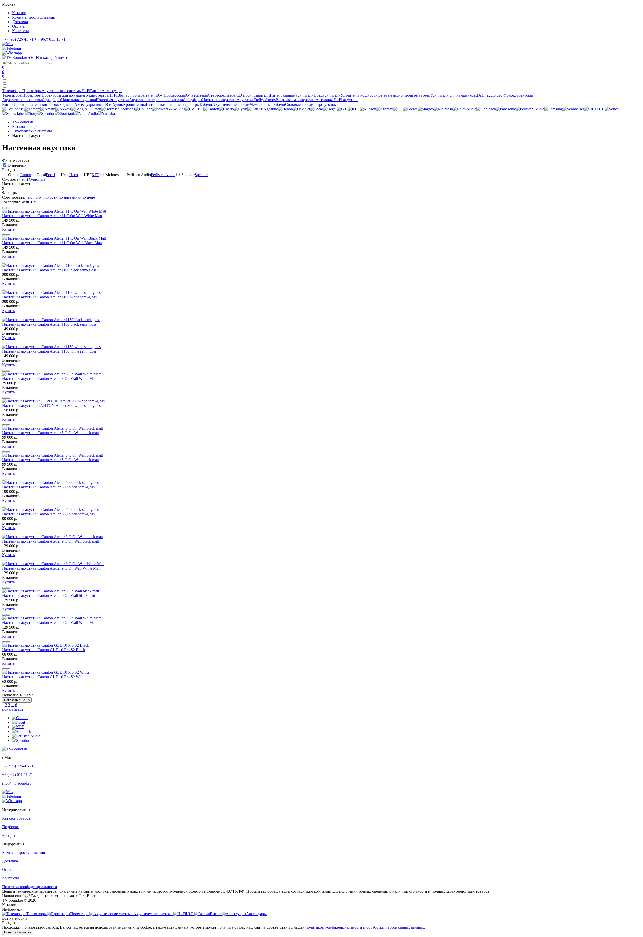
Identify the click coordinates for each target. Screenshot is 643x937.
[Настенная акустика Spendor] (20, 740)
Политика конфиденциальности (29, 886)
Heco (73, 175)
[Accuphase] (13, 109)
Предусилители (327, 95)
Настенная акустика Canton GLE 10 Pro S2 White (43, 677)
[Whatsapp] (12, 53)
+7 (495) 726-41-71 (17, 39)
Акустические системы (22, 100)
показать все (12, 709)
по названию (70, 197)
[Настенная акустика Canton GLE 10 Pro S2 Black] (45, 645)
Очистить (37, 179)
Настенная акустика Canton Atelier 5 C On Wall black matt (50, 433)
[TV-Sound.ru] (14, 749)
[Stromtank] (65, 113)
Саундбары (51, 100)
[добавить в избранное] (8, 208)
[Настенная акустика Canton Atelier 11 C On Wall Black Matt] (54, 238)
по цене (88, 197)
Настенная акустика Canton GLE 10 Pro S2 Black (43, 650)
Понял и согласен (17, 932)
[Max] (7, 44)
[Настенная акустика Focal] (18, 722)
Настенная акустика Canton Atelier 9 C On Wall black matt (50, 541)
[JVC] (342, 109)
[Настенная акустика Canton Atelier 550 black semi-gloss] (50, 509)
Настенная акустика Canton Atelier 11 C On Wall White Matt (52, 216)
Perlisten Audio (163, 175)
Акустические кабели (230, 104)
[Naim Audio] (464, 109)
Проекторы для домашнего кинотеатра (75, 95)
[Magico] (426, 109)
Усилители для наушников (452, 95)
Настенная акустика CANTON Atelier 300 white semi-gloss (51, 405)
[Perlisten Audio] (530, 109)
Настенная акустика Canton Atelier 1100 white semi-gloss (49, 297)
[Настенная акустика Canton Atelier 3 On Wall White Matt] (51, 374)
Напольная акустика (78, 100)
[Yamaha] (106, 113)
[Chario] (226, 109)
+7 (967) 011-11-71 (49, 39)
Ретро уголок (324, 104)
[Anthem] (32, 109)
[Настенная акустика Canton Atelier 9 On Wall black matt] (50, 591)
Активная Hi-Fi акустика (337, 100)
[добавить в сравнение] (4, 208)
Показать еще (17, 700)
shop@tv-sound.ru (16, 783)
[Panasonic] (506, 109)
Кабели (206, 104)
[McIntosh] (443, 109)
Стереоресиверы (222, 95)
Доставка (20, 22)
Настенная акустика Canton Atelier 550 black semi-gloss (48, 514)
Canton (25, 175)
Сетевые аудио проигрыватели (404, 95)
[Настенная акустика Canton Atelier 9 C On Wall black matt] (52, 537)
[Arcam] (47, 109)
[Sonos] (612, 109)
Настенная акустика (219, 100)
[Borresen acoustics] (118, 109)
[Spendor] (46, 113)
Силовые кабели (299, 104)
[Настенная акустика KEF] (18, 727)
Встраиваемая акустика (296, 100)
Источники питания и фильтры (173, 104)
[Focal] (316, 109)
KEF (95, 175)
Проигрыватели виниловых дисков (44, 104)
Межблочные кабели (267, 104)
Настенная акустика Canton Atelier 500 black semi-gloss (48, 487)
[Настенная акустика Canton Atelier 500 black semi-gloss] (50, 482)
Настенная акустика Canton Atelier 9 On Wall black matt (48, 595)
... (12, 705)
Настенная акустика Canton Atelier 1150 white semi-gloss (49, 351)
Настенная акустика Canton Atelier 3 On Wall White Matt (49, 378)
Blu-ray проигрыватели (137, 95)
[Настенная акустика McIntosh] (21, 731)
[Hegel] (330, 109)
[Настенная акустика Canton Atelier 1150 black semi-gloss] (51, 320)
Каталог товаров (26, 126)
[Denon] (285, 109)
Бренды (8, 835)
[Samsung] (553, 109)
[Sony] (31, 113)
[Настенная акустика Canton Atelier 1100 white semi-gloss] (51, 292)
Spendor (201, 175)
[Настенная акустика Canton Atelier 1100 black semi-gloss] (51, 265)
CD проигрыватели (253, 95)
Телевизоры (12, 95)
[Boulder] (143, 109)
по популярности (43, 197)
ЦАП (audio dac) (489, 95)
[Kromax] (384, 109)
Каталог (19, 13)
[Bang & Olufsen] (86, 109)
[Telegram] (11, 48)
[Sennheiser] (573, 109)
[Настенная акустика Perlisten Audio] (26, 736)
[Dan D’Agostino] (262, 109)
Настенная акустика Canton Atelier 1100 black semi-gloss (49, 270)
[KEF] (354, 109)
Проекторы (32, 95)
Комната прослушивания (33, 17)
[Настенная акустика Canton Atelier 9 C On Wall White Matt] (53, 564)
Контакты (20, 31)
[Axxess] (63, 109)
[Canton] (211, 109)
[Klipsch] (368, 109)
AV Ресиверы (196, 95)
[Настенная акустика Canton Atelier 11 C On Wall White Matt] (54, 211)
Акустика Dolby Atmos (256, 100)
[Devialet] (301, 109)
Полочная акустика (112, 100)
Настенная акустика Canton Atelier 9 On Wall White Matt (49, 622)
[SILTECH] (594, 109)
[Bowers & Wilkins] (168, 109)
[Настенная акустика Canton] (20, 718)
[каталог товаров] (4, 86)
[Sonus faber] (13, 113)
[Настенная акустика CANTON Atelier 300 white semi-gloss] (53, 401)
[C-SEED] (194, 109)
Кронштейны (134, 104)
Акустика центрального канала (156, 100)
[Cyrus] (240, 109)
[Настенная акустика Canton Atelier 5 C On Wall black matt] (52, 428)
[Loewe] (410, 109)
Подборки (10, 827)
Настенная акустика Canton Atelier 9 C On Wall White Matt (51, 568)
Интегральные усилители (292, 95)
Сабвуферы (192, 100)
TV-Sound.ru (22, 122)
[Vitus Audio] (86, 113)
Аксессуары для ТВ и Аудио (98, 104)
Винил (8, 104)
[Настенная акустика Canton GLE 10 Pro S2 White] (45, 672)
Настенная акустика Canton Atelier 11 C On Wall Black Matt (52, 243)
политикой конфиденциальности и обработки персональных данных (365, 927)
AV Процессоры (171, 95)
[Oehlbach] (486, 109)
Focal (50, 175)
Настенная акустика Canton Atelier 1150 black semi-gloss (49, 324)
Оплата (18, 26)
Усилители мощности (359, 95)
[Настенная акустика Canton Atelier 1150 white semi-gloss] (51, 347)
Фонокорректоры (518, 95)
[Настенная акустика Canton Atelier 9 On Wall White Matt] (51, 618)
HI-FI (112, 95)
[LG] (398, 109)
